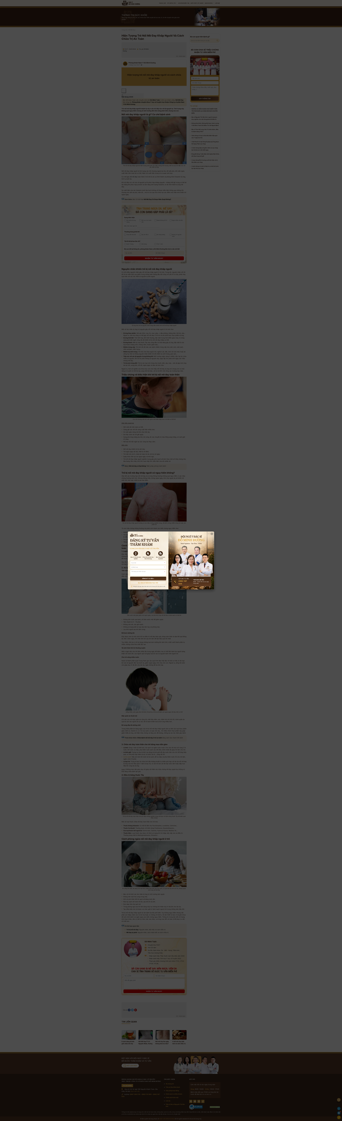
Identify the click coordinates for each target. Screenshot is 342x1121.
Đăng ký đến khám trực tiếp (149, 583)
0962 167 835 (182, 582)
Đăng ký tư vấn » (148, 578)
